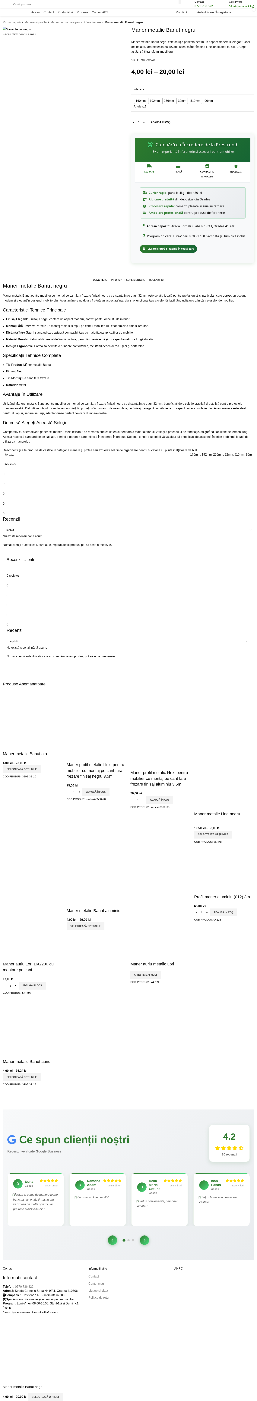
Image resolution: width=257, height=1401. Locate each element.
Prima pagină (12, 22)
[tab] (100, 280)
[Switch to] (114, 12)
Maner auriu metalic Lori (152, 964)
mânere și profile (81, 450)
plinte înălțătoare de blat (181, 450)
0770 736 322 (24, 1286)
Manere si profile (35, 22)
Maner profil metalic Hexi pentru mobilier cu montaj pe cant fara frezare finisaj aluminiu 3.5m (159, 778)
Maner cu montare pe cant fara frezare (75, 22)
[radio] (140, 101)
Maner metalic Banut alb (25, 753)
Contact (93, 1276)
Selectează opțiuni (45, 1397)
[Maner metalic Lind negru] (224, 720)
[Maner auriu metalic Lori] (160, 868)
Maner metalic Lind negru (217, 814)
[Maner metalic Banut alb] (33, 720)
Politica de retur (98, 1297)
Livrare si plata (98, 1290)
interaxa (139, 89)
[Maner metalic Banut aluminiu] (97, 877)
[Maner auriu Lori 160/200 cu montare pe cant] (33, 868)
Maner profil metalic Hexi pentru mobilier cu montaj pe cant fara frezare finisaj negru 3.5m (95, 770)
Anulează (140, 106)
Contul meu (96, 1283)
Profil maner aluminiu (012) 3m (222, 897)
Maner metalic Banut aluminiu (93, 910)
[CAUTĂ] (180, 2)
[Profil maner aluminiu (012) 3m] (224, 870)
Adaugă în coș (160, 122)
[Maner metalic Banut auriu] (33, 1028)
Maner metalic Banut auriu (26, 1061)
